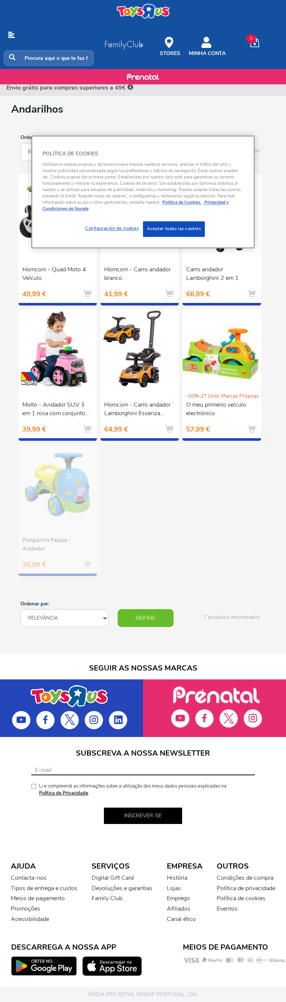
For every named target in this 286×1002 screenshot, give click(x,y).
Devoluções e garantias (122, 888)
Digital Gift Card (113, 878)
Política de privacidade (246, 888)
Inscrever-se (143, 815)
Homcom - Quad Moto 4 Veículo (54, 273)
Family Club (107, 898)
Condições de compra (245, 878)
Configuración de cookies (112, 229)
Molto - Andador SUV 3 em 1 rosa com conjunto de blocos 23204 (53, 410)
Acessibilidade (30, 919)
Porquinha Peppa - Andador (46, 544)
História (177, 878)
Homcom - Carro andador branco (137, 273)
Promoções (25, 909)
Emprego (178, 898)
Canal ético (181, 919)
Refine (146, 618)
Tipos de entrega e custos (44, 888)
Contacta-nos (29, 878)
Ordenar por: (34, 604)
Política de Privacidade (63, 793)
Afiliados (178, 909)
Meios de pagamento (38, 898)
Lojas (174, 888)
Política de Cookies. (181, 203)
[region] (143, 192)
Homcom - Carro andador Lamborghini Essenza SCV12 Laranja (137, 410)
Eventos (227, 909)
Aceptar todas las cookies (174, 229)
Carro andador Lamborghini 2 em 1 (212, 273)
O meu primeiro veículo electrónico (216, 409)
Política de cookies (241, 898)
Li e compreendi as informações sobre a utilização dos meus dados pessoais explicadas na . (132, 789)
